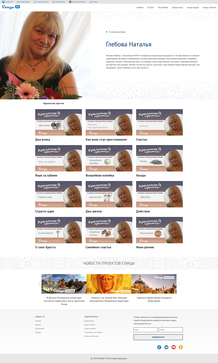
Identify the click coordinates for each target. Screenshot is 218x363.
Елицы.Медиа (25, 2)
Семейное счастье (98, 247)
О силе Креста (45, 247)
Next (179, 284)
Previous (39, 284)
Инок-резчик (145, 247)
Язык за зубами (46, 175)
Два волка (42, 139)
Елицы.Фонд (60, 2)
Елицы (95, 2)
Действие (143, 211)
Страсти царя (44, 211)
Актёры (150, 7)
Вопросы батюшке (91, 336)
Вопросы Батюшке (79, 2)
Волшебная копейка (100, 175)
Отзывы (38, 332)
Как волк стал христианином (106, 139)
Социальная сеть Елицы (93, 332)
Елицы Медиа (193, 7)
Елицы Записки (209, 7)
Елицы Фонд (177, 7)
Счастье (141, 139)
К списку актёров (117, 32)
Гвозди (141, 175)
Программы (163, 7)
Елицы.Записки (42, 2)
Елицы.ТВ (9, 2)
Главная (140, 7)
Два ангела (94, 211)
